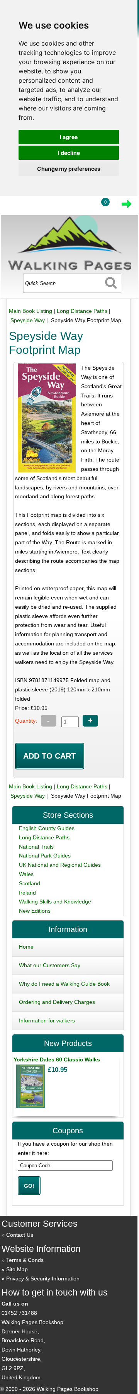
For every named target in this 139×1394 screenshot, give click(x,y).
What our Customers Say (49, 965)
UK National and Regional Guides (60, 865)
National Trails (36, 847)
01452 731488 (19, 1313)
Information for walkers (47, 1020)
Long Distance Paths (82, 311)
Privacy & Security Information (43, 1278)
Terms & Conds (25, 1260)
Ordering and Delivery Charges (57, 1002)
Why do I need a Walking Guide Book (64, 984)
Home (26, 947)
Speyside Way (27, 320)
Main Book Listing (30, 311)
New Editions (35, 911)
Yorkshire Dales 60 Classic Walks (57, 1059)
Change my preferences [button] (68, 168)
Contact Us (19, 1235)
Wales (26, 874)
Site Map (17, 1269)
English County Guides (47, 828)
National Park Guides (45, 855)
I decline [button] (69, 152)
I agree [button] (69, 137)
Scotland (29, 883)
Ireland (27, 893)
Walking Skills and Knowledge (55, 901)
